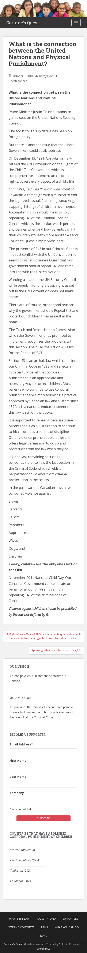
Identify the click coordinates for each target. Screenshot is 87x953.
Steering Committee (21, 927)
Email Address (21, 744)
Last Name (18, 777)
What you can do (67, 927)
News (43, 936)
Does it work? (46, 918)
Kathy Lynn (46, 76)
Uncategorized (18, 81)
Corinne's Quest (22, 22)
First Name (18, 761)
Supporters (70, 918)
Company (17, 793)
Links (44, 927)
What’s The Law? (19, 918)
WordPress (43, 948)
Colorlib (64, 944)
